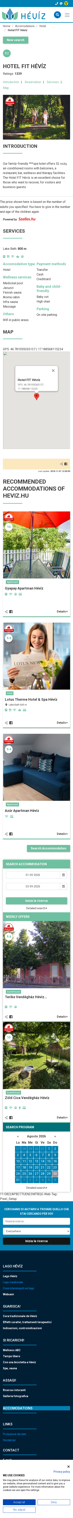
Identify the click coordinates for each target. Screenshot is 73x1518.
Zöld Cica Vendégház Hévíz (27, 1098)
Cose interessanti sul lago (18, 1288)
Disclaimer (9, 1440)
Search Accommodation (48, 848)
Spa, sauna (10, 1368)
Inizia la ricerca (36, 901)
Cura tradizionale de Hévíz (20, 1316)
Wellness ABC (12, 1350)
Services (53, 82)
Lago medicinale (13, 1282)
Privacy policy (62, 1471)
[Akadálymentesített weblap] (66, 3)
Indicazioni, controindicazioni (22, 1328)
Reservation (33, 82)
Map (6, 88)
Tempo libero (11, 1356)
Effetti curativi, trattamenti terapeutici (27, 1322)
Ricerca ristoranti (14, 1390)
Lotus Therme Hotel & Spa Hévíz (31, 699)
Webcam (8, 1294)
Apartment (12, 582)
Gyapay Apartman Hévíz (24, 588)
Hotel (9, 693)
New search (15, 40)
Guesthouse (13, 991)
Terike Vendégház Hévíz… (26, 997)
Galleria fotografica (15, 1396)
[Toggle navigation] (67, 14)
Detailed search (36, 908)
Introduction (11, 82)
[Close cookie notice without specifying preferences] (68, 1466)
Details (62, 611)
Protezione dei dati (14, 1434)
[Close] (53, 370)
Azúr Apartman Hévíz (22, 811)
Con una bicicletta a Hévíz (19, 1362)
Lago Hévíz (10, 1276)
